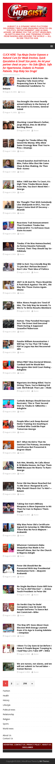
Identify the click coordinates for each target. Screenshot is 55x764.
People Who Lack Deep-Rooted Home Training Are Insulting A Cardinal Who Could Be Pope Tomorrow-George (32, 425)
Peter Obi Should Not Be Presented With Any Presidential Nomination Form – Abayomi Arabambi (33, 569)
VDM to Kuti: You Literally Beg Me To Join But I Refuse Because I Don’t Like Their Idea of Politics (34, 266)
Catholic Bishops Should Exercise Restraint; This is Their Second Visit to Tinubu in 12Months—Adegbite (33, 404)
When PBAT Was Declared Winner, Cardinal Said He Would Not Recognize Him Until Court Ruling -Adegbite (34, 366)
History (6, 700)
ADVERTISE (8, 745)
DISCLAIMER (27, 747)
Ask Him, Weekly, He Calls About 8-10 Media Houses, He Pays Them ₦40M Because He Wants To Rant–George (34, 466)
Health (6, 695)
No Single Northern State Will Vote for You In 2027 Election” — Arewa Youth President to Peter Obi (34, 589)
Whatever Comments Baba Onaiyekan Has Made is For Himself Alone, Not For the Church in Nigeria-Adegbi (34, 549)
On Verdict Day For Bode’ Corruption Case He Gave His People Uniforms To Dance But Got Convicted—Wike (32, 608)
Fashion (6, 690)
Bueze (22, 92)
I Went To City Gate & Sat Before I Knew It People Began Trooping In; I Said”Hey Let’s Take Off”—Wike (34, 648)
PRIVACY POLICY (34, 745)
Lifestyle (6, 705)
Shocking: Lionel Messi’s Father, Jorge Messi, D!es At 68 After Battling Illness (33, 125)
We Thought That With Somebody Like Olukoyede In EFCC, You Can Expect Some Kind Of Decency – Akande (34, 206)
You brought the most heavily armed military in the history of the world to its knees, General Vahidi (33, 105)
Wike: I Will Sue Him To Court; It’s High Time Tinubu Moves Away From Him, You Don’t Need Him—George (33, 185)
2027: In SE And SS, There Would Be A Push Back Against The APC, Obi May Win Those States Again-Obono (34, 286)
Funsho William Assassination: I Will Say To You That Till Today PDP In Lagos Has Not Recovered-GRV (34, 345)
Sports (6, 723)
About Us (7, 735)
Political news (9, 709)
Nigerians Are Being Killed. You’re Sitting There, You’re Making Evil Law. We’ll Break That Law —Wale (34, 385)
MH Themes (44, 761)
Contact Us (8, 738)
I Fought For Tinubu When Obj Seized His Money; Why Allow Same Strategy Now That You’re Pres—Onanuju (33, 144)
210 (25, 683)
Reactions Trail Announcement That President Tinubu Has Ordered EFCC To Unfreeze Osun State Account (33, 226)
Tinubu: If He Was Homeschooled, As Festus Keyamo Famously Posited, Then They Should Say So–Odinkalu (34, 247)
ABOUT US (46, 745)
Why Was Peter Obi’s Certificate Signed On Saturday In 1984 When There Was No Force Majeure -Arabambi (34, 528)
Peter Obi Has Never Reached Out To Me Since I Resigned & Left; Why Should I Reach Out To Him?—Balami (34, 487)
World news (8, 728)
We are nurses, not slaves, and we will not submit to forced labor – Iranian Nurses (34, 666)
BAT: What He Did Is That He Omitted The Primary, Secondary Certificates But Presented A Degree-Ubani (33, 445)
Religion (6, 719)
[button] (51, 46)
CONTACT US (19, 745)
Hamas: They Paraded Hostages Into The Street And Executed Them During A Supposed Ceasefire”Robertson (33, 324)
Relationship (8, 714)
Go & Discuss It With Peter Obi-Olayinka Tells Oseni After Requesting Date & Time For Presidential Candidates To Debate (26, 83)
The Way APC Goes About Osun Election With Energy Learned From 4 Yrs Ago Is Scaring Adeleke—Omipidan (34, 629)
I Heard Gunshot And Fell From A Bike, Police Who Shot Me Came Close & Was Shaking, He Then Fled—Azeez (33, 164)
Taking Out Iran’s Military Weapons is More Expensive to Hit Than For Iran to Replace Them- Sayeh (34, 507)
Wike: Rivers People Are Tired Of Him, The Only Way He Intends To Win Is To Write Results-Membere (34, 305)
